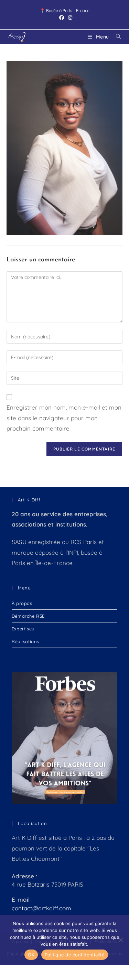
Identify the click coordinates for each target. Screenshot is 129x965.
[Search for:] (116, 37)
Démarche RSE (28, 616)
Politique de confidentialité (75, 954)
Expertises (23, 628)
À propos (22, 603)
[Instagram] (69, 17)
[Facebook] (61, 17)
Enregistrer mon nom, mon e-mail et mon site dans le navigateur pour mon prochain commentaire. (64, 418)
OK (31, 954)
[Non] (120, 939)
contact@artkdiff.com (41, 908)
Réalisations (25, 641)
